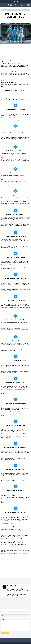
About (9, 639)
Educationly (15, 1)
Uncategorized (3, 4)
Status (22, 639)
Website (2, 615)
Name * (2, 608)
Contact (14, 639)
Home (4, 10)
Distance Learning (22, 5)
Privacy (18, 639)
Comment (3, 619)
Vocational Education (28, 5)
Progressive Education (10, 5)
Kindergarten (16, 4)
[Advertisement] (15, 52)
